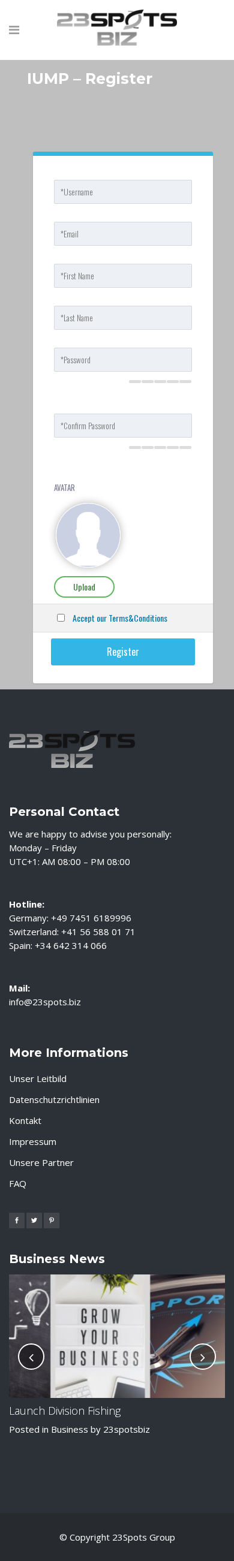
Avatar (64, 487)
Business (69, 1429)
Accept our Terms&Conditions (120, 617)
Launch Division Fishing (65, 1410)
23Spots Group (143, 1537)
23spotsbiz (126, 1429)
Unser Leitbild (38, 1078)
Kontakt (25, 1120)
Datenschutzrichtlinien (54, 1099)
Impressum (32, 1141)
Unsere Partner (41, 1162)
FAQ (17, 1183)
